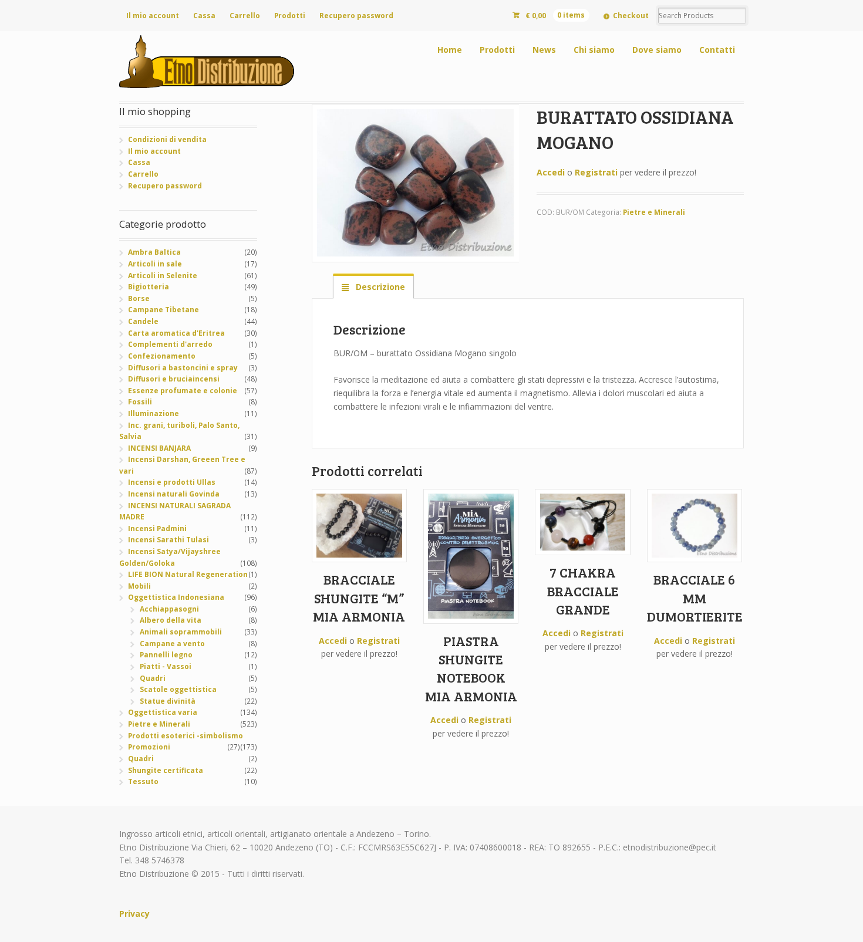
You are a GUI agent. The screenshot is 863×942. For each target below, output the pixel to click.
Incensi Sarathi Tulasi (168, 540)
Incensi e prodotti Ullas (171, 482)
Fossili (140, 402)
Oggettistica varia (162, 712)
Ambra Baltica (154, 252)
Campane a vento (172, 644)
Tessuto (143, 781)
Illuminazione (153, 413)
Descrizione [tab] (379, 286)
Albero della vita (170, 620)
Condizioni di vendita (167, 139)
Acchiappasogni (169, 609)
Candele (143, 321)
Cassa (204, 16)
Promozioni (149, 747)
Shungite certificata (165, 770)
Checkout (631, 16)
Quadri (153, 678)
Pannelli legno (166, 655)
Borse (139, 298)
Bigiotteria (148, 287)
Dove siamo (657, 49)
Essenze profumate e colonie (182, 391)
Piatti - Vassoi (165, 666)
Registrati (596, 172)
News (544, 49)
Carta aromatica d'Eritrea (176, 333)
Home (449, 49)
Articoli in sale (155, 264)
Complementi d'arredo (170, 344)
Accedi (551, 172)
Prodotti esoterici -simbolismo (185, 736)
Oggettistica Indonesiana (176, 597)
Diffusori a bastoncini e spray (183, 368)
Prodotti (289, 16)
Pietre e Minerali (654, 212)
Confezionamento (161, 356)
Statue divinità (167, 701)
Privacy (134, 913)
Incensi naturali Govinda (174, 494)
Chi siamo (594, 49)
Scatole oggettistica (178, 689)
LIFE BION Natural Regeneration (188, 574)
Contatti (717, 49)
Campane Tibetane (163, 310)
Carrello (245, 16)
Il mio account (152, 16)
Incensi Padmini (157, 529)
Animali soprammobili (181, 632)
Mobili (139, 586)
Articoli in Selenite (162, 276)
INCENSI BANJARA (159, 448)
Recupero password (356, 16)
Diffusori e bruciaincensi (174, 379)
